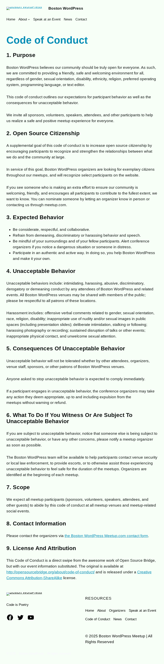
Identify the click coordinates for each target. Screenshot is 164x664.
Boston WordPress (65, 8)
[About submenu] (29, 19)
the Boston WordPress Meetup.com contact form (106, 536)
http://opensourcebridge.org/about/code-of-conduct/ (50, 572)
